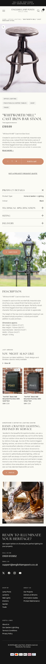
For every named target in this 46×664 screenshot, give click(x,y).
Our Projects (28, 592)
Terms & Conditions (9, 630)
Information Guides (31, 598)
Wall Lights (6, 598)
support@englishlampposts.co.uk (20, 564)
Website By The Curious (23, 647)
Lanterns (5, 595)
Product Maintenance (32, 601)
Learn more (13, 252)
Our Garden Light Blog (10, 627)
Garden (5, 604)
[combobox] (38, 11)
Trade (4, 607)
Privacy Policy (7, 634)
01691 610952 (9, 556)
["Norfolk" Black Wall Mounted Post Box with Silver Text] (33, 381)
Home (4, 19)
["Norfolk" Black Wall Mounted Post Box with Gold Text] (12, 381)
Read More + (8, 151)
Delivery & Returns (31, 595)
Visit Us (11, 472)
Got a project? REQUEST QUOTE (23, 173)
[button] (3, 11)
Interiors (5, 601)
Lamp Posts (6, 592)
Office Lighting (14, 19)
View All (7, 363)
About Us (5, 624)
